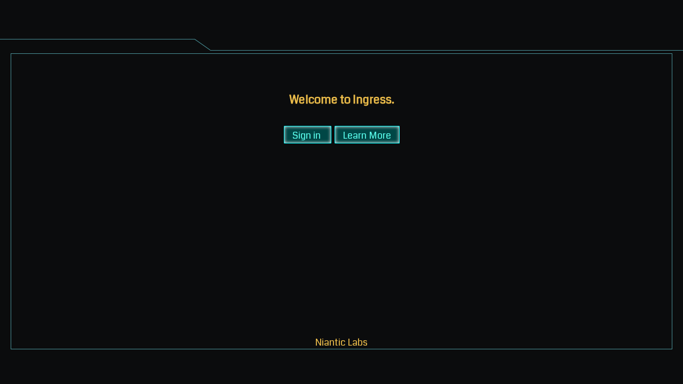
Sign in (306, 134)
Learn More (367, 134)
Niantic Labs (341, 341)
